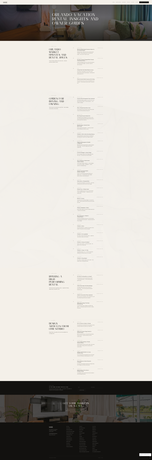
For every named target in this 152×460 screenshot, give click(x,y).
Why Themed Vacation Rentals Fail (83, 115)
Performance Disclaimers (69, 446)
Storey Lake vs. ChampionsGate (83, 181)
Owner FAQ (80, 431)
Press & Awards (81, 429)
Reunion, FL (93, 434)
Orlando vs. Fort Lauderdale (82, 234)
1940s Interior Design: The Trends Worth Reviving (83, 304)
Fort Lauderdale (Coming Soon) (96, 451)
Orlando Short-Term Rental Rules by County (85, 69)
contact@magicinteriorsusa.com (53, 433)
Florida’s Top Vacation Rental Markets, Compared (82, 171)
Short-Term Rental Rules (82, 443)
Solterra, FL (93, 446)
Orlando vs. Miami (80, 226)
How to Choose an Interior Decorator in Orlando (84, 362)
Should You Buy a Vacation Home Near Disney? (83, 126)
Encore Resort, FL (94, 436)
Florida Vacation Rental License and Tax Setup (86, 79)
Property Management (69, 439)
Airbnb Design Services (69, 429)
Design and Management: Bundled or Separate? (83, 143)
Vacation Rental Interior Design (70, 431)
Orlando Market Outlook (82, 441)
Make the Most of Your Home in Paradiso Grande (83, 371)
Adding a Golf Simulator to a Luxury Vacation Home (84, 353)
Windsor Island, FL (94, 441)
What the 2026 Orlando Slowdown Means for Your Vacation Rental (85, 50)
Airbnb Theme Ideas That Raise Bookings (84, 285)
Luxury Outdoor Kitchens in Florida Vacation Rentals (83, 342)
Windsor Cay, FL (94, 439)
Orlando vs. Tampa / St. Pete (82, 250)
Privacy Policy (68, 443)
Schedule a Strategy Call (144, 2)
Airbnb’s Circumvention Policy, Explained (84, 294)
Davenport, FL (94, 429)
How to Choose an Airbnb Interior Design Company (83, 161)
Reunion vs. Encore (80, 198)
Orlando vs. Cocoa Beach (82, 258)
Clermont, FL (94, 431)
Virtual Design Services (69, 434)
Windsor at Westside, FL (95, 443)
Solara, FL (93, 448)
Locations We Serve (81, 439)
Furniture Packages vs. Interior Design (84, 152)
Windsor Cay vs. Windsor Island (83, 189)
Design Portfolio (68, 441)
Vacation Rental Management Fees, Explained (86, 98)
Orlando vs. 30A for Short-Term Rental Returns (85, 134)
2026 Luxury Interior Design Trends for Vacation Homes (84, 332)
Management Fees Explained (83, 446)
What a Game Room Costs (82, 448)
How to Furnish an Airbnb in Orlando (84, 323)
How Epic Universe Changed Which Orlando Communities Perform (85, 60)
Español (80, 434)
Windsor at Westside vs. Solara (83, 207)
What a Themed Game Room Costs (83, 107)
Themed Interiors (68, 436)
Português (80, 436)
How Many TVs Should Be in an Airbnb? (84, 276)
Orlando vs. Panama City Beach (83, 242)
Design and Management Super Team (84, 451)
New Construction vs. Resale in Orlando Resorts (83, 216)
